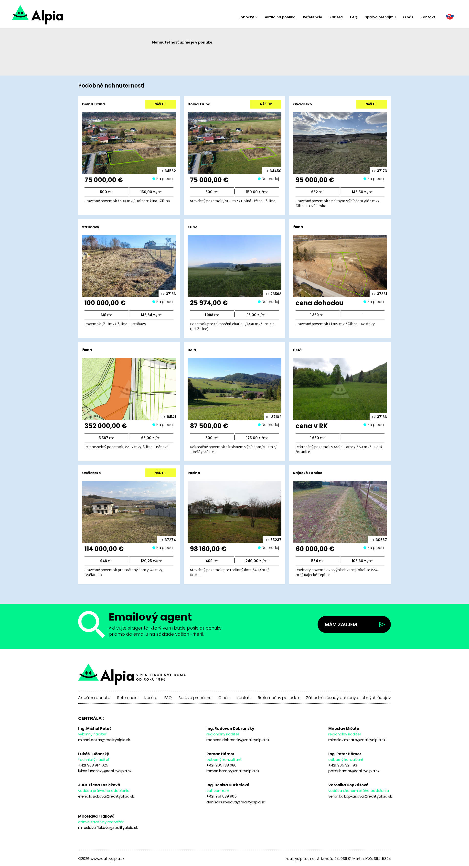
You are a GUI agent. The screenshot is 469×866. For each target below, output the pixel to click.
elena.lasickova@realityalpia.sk (106, 796)
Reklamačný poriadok (278, 697)
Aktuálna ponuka (280, 17)
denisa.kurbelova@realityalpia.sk (235, 802)
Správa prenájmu (380, 17)
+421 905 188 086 (221, 765)
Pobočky (246, 17)
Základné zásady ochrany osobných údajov (348, 697)
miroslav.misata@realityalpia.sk (356, 739)
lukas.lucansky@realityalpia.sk (104, 770)
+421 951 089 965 (221, 796)
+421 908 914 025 (93, 765)
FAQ (353, 17)
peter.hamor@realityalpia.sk (353, 770)
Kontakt (428, 17)
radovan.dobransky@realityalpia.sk (237, 739)
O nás (408, 17)
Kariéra (336, 17)
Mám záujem (341, 624)
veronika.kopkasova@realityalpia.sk (360, 796)
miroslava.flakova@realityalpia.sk (108, 827)
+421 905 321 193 (342, 765)
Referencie (312, 17)
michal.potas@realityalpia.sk (104, 739)
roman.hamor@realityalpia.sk (232, 770)
